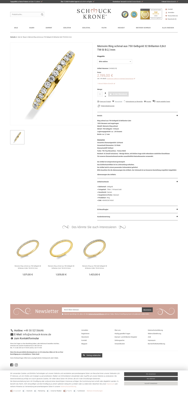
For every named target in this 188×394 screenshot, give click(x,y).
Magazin (84, 344)
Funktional (81, 391)
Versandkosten (120, 344)
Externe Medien (56, 391)
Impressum (151, 340)
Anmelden (84, 330)
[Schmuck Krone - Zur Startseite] (94, 13)
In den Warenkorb (120, 94)
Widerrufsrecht (168, 1)
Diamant (49, 28)
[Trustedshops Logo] (125, 14)
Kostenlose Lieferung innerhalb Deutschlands (120, 78)
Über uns (118, 330)
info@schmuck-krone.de (37, 334)
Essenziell (17, 391)
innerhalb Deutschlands (127, 1)
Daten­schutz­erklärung (68, 386)
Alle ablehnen (151, 379)
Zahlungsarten (119, 340)
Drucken (148, 101)
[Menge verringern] (105, 96)
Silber (31, 28)
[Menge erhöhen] (105, 93)
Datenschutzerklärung (155, 330)
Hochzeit (121, 28)
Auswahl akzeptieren (151, 383)
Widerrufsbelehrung (154, 333)
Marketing (41, 391)
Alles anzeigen (168, 28)
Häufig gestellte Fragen (122, 333)
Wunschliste (173, 16)
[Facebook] (11, 365)
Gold (16, 28)
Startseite (13, 37)
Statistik (29, 391)
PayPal (69, 391)
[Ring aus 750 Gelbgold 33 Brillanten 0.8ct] (51, 83)
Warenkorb (172, 19)
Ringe (24, 37)
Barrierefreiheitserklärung (156, 344)
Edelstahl (86, 28)
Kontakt (170, 9)
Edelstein (67, 28)
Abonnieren (147, 310)
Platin (104, 28)
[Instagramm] (16, 365)
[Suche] (42, 14)
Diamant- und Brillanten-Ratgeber (126, 337)
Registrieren (85, 333)
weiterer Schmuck (143, 28)
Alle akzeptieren (151, 374)
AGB (149, 337)
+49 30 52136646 (34, 330)
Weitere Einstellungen (95, 391)
